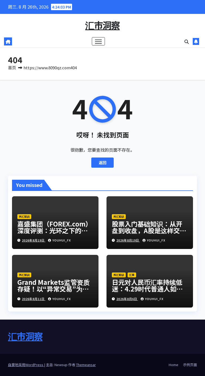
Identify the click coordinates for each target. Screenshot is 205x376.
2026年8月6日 (127, 299)
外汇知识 (24, 216)
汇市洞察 (102, 25)
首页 (12, 67)
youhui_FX (61, 240)
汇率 (132, 275)
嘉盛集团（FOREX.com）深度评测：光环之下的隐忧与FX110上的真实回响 (54, 230)
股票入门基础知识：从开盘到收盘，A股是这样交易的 (149, 230)
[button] (186, 41)
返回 (102, 162)
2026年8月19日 (33, 240)
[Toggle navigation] (98, 41)
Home (173, 364)
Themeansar (86, 364)
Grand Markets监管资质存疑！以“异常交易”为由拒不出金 (53, 288)
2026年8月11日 (33, 299)
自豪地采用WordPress (26, 364)
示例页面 (190, 364)
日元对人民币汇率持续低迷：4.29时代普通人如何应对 (147, 288)
